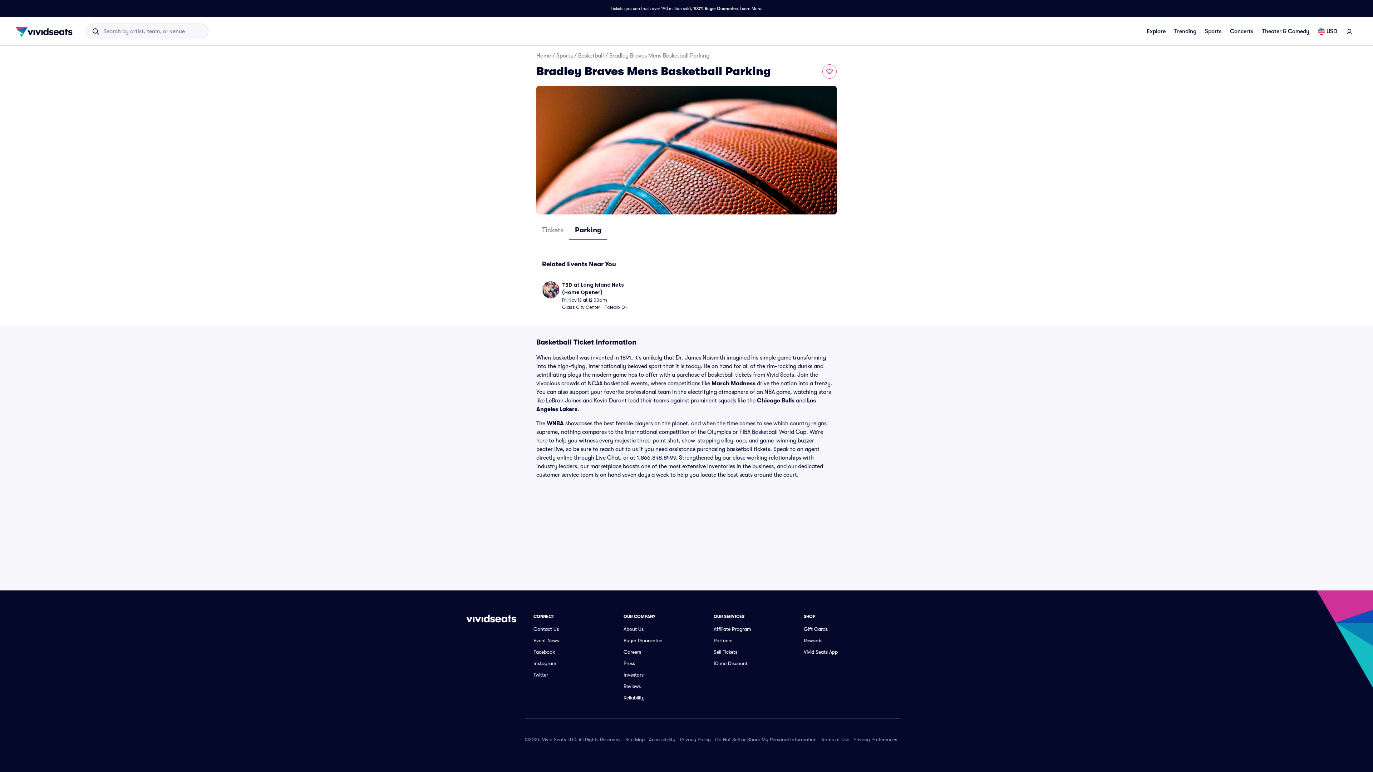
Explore (1156, 31)
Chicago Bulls (775, 400)
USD (1332, 31)
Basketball (591, 56)
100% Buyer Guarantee (715, 8)
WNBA (555, 423)
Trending (1185, 31)
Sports (1213, 31)
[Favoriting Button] (829, 71)
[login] (1349, 31)
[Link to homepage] (46, 31)
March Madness (734, 383)
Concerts (1241, 31)
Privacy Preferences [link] (875, 739)
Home (543, 56)
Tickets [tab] (553, 230)
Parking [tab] (588, 230)
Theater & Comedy (1285, 31)
